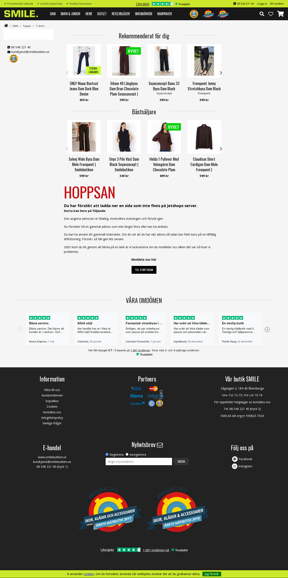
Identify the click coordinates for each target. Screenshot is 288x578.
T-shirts (40, 25)
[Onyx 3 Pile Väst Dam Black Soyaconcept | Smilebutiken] (124, 137)
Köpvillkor (52, 401)
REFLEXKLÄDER (121, 13)
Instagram (245, 466)
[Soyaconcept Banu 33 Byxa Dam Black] (164, 61)
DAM (53, 13)
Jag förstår (212, 574)
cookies (88, 574)
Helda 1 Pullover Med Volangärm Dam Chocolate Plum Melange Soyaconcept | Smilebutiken (164, 169)
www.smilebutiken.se (52, 457)
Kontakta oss (52, 412)
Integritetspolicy (52, 418)
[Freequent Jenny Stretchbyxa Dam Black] (204, 61)
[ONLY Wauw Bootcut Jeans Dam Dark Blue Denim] (84, 61)
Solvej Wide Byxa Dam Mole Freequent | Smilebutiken (84, 164)
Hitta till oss (52, 390)
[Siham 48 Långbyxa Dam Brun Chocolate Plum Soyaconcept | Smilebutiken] (124, 61)
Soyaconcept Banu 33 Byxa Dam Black (164, 86)
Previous (67, 73)
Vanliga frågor (52, 423)
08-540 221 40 (245, 3)
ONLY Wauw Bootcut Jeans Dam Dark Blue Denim (83, 89)
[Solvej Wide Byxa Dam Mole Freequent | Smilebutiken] (84, 137)
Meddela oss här (143, 259)
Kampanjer (164, 13)
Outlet (102, 13)
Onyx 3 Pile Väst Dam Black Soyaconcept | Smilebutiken (124, 164)
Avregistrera (138, 455)
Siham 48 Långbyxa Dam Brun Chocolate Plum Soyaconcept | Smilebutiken (124, 91)
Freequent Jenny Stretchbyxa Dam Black (204, 86)
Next (221, 73)
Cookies (52, 406)
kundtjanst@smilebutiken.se (30, 52)
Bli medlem (277, 3)
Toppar (27, 25)
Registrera (117, 455)
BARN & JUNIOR (70, 13)
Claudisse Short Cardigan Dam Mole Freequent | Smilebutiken (204, 167)
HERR (88, 13)
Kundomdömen (52, 395)
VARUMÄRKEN (143, 13)
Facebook (245, 459)
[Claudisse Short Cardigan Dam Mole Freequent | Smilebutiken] (204, 137)
